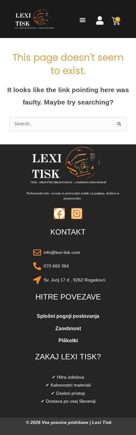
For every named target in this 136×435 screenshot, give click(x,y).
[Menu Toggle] (82, 20)
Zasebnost (68, 328)
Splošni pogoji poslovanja (68, 316)
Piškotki (68, 340)
